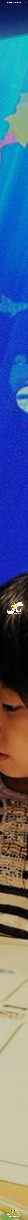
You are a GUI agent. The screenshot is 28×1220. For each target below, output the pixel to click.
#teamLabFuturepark (14, 1216)
